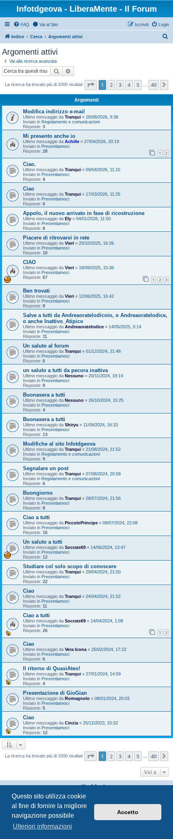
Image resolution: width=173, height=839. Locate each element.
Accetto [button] (127, 812)
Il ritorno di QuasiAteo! (51, 668)
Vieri (69, 243)
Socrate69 (75, 547)
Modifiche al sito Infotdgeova (59, 444)
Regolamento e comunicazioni (70, 121)
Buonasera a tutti (44, 395)
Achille (72, 141)
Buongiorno (38, 493)
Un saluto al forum (46, 346)
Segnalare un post (45, 468)
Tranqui (73, 117)
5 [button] (137, 84)
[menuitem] (21, 24)
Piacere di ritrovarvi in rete (56, 238)
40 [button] (154, 84)
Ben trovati (36, 291)
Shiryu (71, 424)
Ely (68, 218)
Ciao (28, 189)
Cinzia (71, 722)
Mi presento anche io (49, 136)
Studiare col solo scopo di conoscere (69, 566)
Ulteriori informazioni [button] (42, 826)
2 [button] (111, 84)
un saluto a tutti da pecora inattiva (65, 370)
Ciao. (29, 164)
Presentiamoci (55, 146)
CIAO (29, 262)
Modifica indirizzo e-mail (54, 111)
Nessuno (74, 375)
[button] (90, 85)
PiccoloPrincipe (81, 522)
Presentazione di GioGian (55, 693)
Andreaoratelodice (84, 326)
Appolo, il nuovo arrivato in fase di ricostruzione (83, 213)
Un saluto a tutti (42, 542)
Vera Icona (75, 649)
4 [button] (129, 84)
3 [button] (120, 84)
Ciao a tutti (36, 517)
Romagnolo (77, 698)
